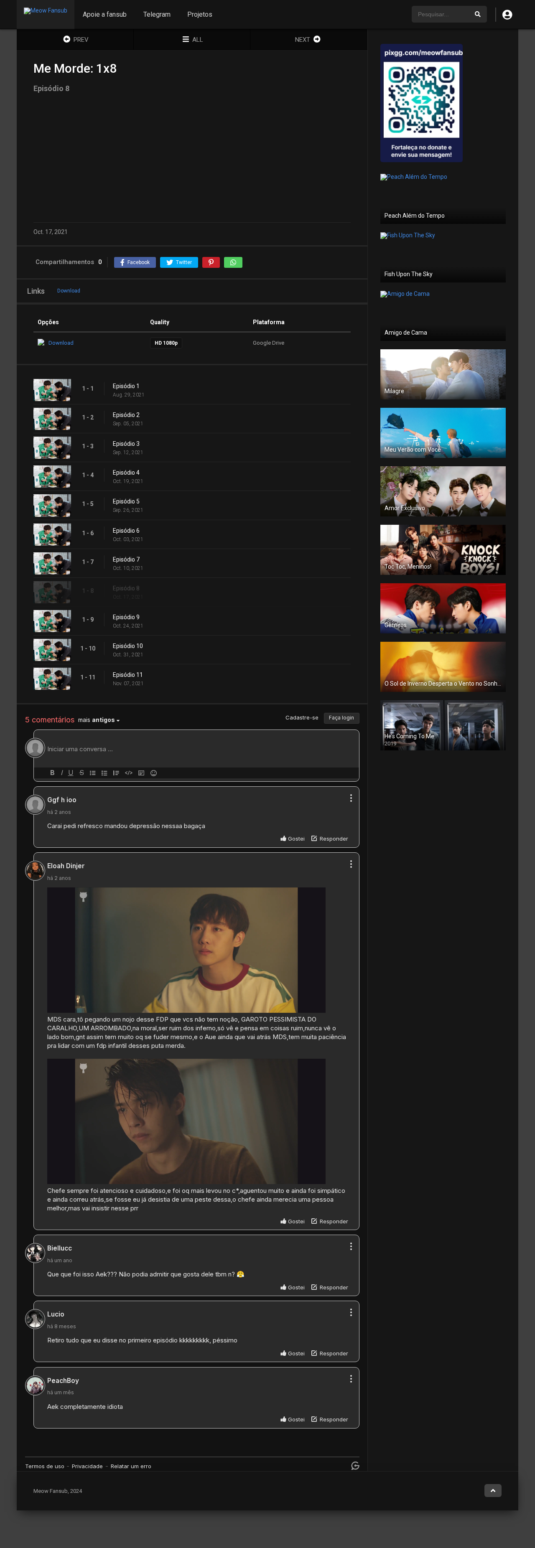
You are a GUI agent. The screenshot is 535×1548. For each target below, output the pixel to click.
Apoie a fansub (105, 14)
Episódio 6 (126, 530)
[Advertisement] (192, 157)
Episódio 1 (126, 386)
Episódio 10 (128, 646)
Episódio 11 (128, 674)
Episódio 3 (126, 443)
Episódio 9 (126, 617)
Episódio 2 (126, 415)
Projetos (199, 14)
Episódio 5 (126, 501)
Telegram (157, 14)
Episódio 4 (126, 472)
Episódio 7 (126, 559)
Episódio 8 (126, 588)
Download (68, 291)
